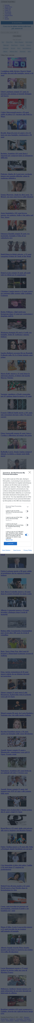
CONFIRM (10, 543)
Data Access (17, 550)
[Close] (30, 473)
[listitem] (17, 506)
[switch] (26, 511)
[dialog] (17, 511)
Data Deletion (6, 550)
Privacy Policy (28, 550)
